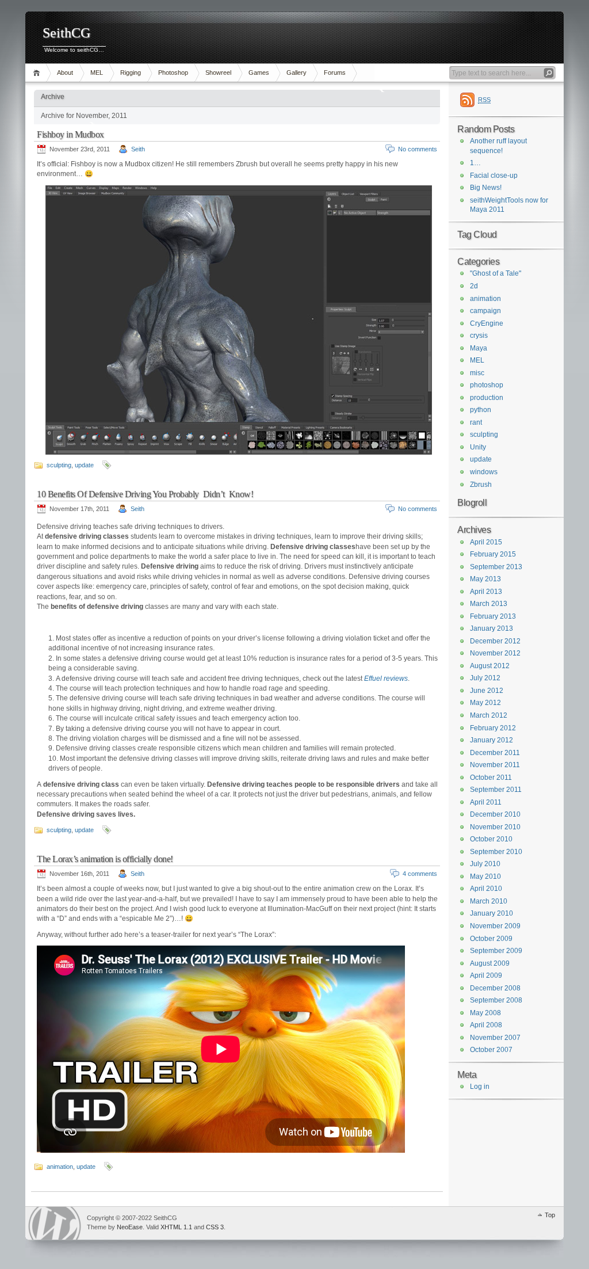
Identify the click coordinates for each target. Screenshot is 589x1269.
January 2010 (491, 913)
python (480, 410)
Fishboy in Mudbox (70, 134)
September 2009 (496, 951)
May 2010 (485, 876)
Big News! (486, 188)
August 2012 (490, 666)
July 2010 (485, 864)
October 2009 (491, 939)
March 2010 (488, 901)
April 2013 (486, 592)
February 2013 (493, 616)
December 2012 (495, 641)
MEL (96, 72)
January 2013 (491, 628)
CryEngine (486, 323)
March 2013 (488, 604)
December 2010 (495, 814)
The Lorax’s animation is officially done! (105, 859)
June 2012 (486, 691)
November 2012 (495, 653)
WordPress (54, 1223)
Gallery (296, 72)
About (65, 72)
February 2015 (493, 554)
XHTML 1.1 (176, 1227)
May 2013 (485, 579)
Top (550, 1214)
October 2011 (491, 777)
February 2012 (493, 728)
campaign (485, 311)
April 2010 (486, 889)
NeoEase (130, 1227)
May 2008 (485, 1013)
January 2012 (491, 740)
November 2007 (495, 1038)
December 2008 (495, 988)
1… (475, 163)
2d (474, 286)
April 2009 (486, 975)
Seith (138, 149)
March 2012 (488, 715)
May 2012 (485, 703)
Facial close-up (494, 176)
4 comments (420, 873)
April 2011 (486, 802)
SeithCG (66, 33)
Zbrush (481, 485)
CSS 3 (215, 1227)
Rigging (130, 72)
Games (258, 72)
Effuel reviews (386, 678)
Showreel (218, 72)
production (486, 398)
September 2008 (496, 1000)
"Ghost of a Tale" (495, 273)
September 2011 (496, 790)
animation (60, 1166)
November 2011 (495, 765)
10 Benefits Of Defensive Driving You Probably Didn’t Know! (145, 494)
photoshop (486, 385)
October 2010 (491, 839)
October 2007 (491, 1050)
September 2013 (496, 567)
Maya (478, 348)
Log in (479, 1087)
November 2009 (495, 926)
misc (477, 373)
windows (484, 472)
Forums (335, 72)
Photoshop (173, 72)
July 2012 (485, 678)
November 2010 (495, 827)
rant (476, 422)
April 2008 (486, 1025)
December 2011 (495, 753)
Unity (478, 447)
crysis (479, 335)
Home (38, 73)
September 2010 (496, 852)
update (84, 465)
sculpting (59, 465)
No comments (417, 149)
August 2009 (490, 963)
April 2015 (486, 542)
